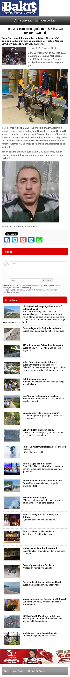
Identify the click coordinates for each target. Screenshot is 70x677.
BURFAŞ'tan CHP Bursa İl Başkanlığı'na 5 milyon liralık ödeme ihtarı (43, 619)
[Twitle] (15, 239)
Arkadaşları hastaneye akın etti (38, 566)
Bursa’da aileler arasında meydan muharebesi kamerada (44, 551)
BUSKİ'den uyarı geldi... (44, 449)
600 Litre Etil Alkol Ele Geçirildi (38, 532)
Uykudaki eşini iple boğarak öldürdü (40, 517)
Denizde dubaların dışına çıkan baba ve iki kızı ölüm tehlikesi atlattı (43, 432)
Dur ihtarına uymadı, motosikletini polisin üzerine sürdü (45, 602)
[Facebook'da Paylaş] (7, 239)
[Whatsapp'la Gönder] (39, 239)
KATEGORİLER (48, 21)
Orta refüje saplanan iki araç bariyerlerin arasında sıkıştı (42, 483)
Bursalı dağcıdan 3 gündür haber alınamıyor (43, 329)
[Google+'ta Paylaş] (23, 239)
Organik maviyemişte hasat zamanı (40, 634)
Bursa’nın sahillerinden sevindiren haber (42, 583)
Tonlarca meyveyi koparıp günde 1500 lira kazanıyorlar (42, 416)
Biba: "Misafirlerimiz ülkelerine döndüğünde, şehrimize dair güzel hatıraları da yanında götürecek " (43, 468)
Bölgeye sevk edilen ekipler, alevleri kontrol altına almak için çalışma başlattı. (43, 500)
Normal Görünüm (36, 671)
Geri (6, 671)
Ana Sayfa (18, 671)
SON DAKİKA (26, 21)
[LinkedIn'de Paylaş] (31, 239)
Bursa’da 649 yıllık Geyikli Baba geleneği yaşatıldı (43, 348)
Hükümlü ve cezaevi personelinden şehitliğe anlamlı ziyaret (43, 382)
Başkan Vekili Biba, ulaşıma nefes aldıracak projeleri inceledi (43, 399)
